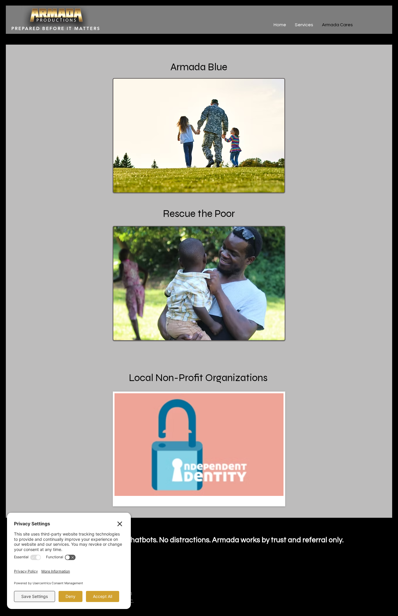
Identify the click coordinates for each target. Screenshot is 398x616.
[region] (199, 135)
